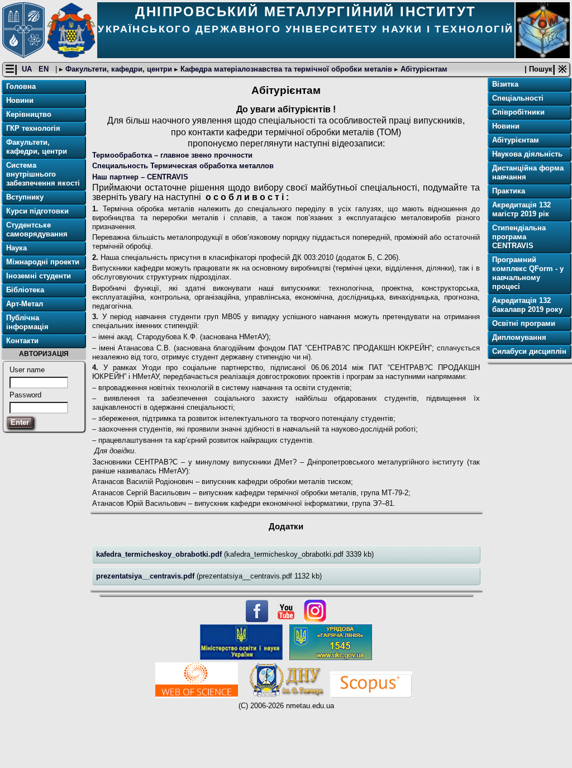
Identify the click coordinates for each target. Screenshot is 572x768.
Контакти (22, 340)
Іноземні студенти (38, 276)
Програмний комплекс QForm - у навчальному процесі (528, 273)
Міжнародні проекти (42, 262)
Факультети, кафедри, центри (118, 69)
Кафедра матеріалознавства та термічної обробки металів (286, 69)
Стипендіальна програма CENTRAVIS (519, 237)
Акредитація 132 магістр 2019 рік (521, 209)
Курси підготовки (37, 211)
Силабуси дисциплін (529, 351)
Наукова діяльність (527, 154)
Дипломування (519, 337)
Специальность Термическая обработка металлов (183, 166)
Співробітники (518, 112)
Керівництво (28, 114)
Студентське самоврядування (37, 229)
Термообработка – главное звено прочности (172, 155)
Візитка (505, 84)
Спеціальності (518, 98)
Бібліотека (25, 290)
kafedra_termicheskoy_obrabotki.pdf (160, 554)
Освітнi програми (523, 323)
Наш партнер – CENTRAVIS (140, 177)
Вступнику (25, 197)
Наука (16, 248)
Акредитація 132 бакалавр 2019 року (527, 305)
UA (28, 69)
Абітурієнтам (422, 69)
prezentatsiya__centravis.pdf (146, 576)
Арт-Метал (24, 304)
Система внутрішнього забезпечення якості (43, 174)
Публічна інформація (27, 322)
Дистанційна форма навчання (528, 172)
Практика (508, 191)
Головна (21, 86)
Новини (20, 100)
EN (45, 69)
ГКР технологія (33, 128)
